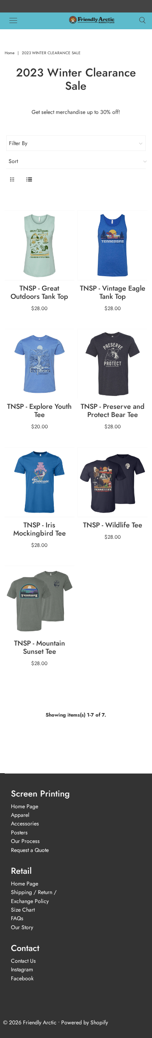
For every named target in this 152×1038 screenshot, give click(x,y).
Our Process (25, 841)
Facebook (22, 978)
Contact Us (23, 961)
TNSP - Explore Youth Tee (39, 410)
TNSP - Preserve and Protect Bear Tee (113, 410)
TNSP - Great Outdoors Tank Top (39, 292)
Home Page (24, 806)
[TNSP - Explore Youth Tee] (39, 364)
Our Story (22, 927)
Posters (19, 832)
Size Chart (23, 910)
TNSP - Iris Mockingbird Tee (39, 529)
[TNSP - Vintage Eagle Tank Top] (112, 245)
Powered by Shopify (84, 1022)
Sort (13, 161)
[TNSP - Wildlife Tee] (112, 482)
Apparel (20, 815)
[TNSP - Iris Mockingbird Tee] (39, 482)
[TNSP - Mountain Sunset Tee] (39, 600)
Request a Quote (30, 850)
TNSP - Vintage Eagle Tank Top (112, 292)
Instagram (22, 969)
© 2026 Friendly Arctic (30, 1022)
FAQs (17, 918)
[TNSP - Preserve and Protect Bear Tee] (112, 364)
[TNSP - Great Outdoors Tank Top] (39, 245)
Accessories (25, 823)
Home (9, 53)
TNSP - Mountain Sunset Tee (39, 647)
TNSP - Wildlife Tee (112, 525)
